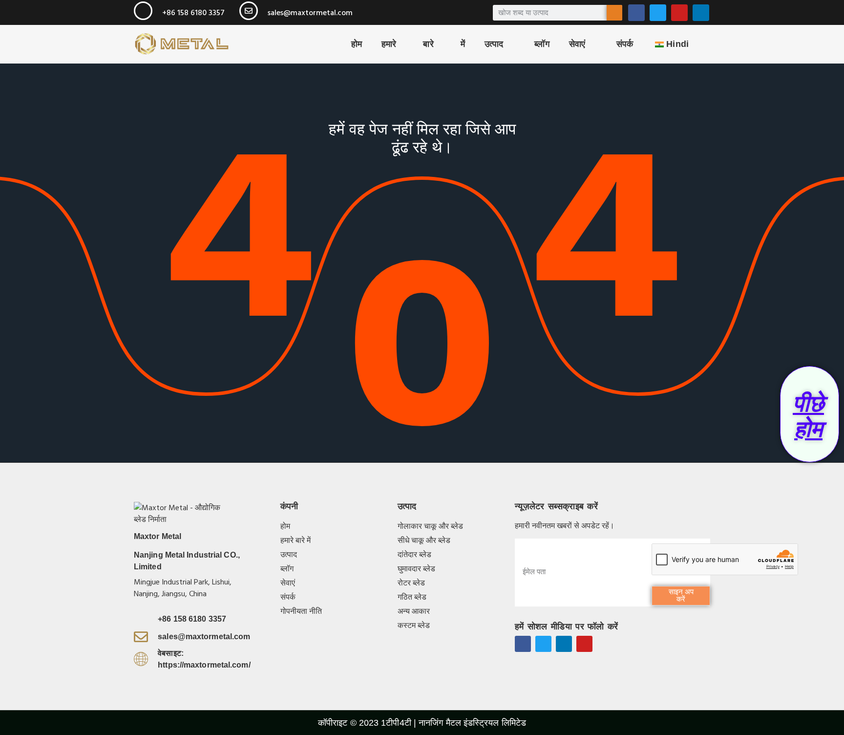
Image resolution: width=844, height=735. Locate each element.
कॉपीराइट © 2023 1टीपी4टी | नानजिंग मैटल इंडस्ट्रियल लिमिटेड (422, 723)
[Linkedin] (701, 12)
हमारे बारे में (423, 44)
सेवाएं (577, 44)
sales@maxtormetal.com (310, 12)
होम (356, 44)
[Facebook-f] (523, 644)
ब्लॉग (541, 44)
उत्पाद (494, 44)
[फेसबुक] (636, 12)
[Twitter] (658, 12)
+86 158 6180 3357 (193, 12)
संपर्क (624, 44)
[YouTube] (679, 12)
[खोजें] (614, 13)
